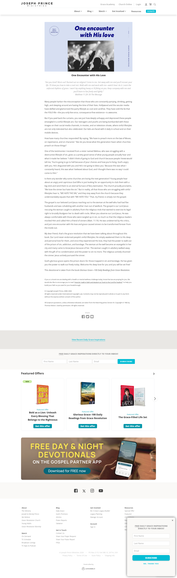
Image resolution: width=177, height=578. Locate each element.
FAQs (58, 542)
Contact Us (60, 533)
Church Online (125, 4)
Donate (151, 11)
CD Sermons (129, 517)
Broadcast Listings (28, 542)
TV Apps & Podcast (29, 546)
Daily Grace (60, 511)
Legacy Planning (96, 514)
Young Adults (26, 523)
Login (138, 4)
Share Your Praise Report (65, 539)
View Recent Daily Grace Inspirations (88, 339)
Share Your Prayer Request (66, 536)
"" (98, 282)
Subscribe (126, 361)
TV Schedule (26, 539)
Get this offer (42, 426)
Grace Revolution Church (31, 520)
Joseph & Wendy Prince (30, 514)
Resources (136, 11)
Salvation (59, 523)
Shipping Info (110, 555)
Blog (89, 11)
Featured (128, 514)
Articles (59, 517)
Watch (102, 11)
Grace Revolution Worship (31, 526)
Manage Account (96, 517)
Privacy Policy (67, 555)
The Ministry (26, 511)
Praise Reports (61, 520)
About (77, 11)
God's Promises (62, 514)
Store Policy (96, 555)
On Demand (26, 536)
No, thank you (151, 564)
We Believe (26, 517)
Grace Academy (107, 4)
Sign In (92, 527)
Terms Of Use (82, 555)
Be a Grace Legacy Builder (100, 511)
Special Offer (129, 511)
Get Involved (118, 11)
